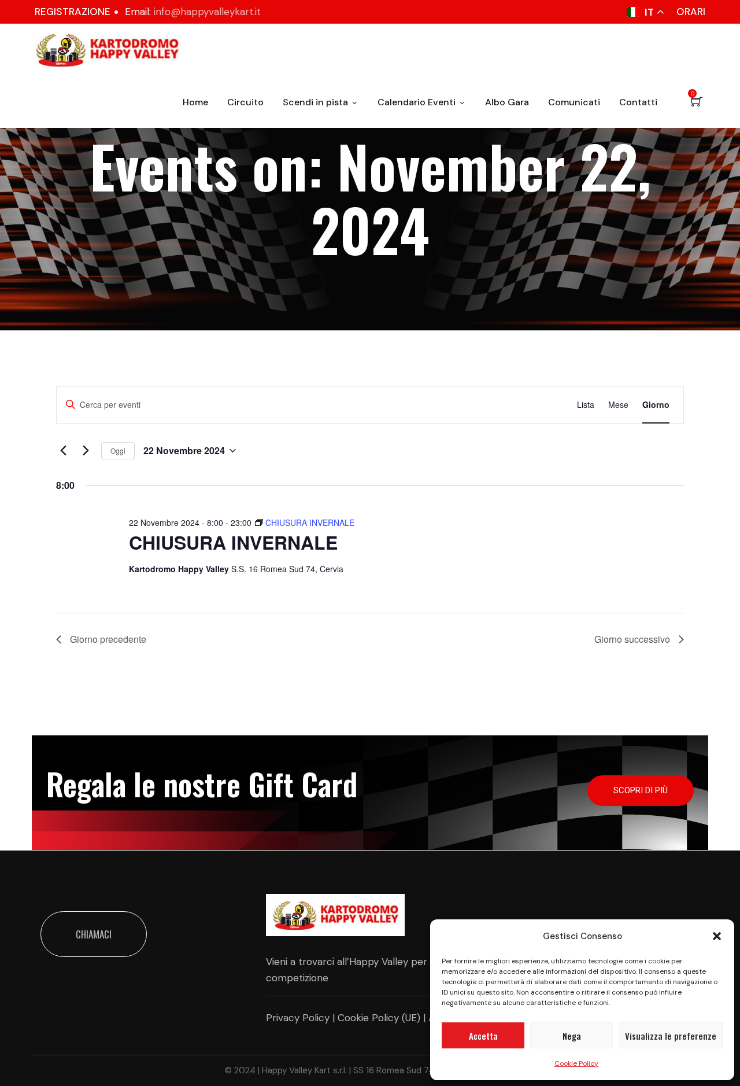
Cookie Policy (576, 1063)
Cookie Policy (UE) (379, 1017)
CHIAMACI (94, 934)
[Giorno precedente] (63, 451)
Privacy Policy (298, 1017)
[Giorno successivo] (85, 451)
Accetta (483, 1035)
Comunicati (574, 102)
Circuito (245, 102)
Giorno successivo (632, 639)
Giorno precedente (108, 639)
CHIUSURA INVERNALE (233, 542)
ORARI (690, 11)
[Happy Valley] (107, 50)
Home (195, 102)
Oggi (117, 450)
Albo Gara (507, 102)
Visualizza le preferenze (670, 1035)
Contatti (638, 102)
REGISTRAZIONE (72, 11)
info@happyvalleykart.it (207, 11)
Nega (572, 1035)
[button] (717, 936)
